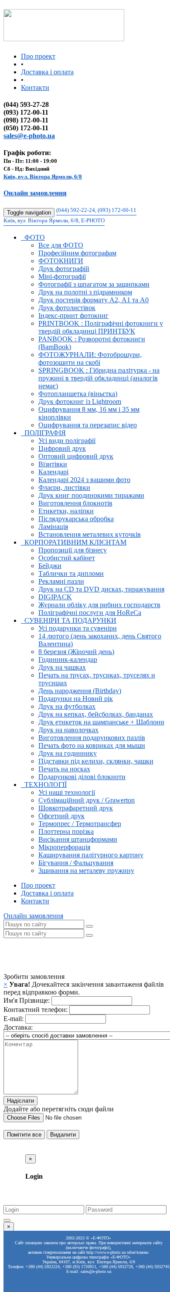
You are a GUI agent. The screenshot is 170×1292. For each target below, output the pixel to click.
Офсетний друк (61, 815)
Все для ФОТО (60, 245)
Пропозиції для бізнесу (72, 550)
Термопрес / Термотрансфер (79, 823)
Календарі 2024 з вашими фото (84, 479)
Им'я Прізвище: (26, 1000)
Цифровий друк (62, 448)
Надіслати (20, 1100)
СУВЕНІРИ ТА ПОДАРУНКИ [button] (68, 620)
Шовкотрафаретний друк (75, 808)
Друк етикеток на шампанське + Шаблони (101, 722)
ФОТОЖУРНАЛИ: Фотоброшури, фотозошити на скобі (90, 358)
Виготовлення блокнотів (75, 503)
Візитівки (52, 464)
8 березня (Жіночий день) (76, 651)
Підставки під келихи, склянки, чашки (95, 761)
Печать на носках (64, 769)
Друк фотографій (63, 268)
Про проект (38, 56)
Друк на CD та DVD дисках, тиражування (101, 589)
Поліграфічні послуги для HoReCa (89, 612)
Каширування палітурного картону (90, 855)
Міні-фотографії (62, 276)
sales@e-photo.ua (29, 135)
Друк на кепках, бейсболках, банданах (95, 714)
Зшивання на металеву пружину (86, 870)
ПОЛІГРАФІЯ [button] (43, 432)
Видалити (63, 1134)
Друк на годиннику (67, 753)
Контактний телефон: (35, 1009)
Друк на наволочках (68, 730)
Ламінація (53, 526)
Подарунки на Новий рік (75, 698)
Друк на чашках (62, 667)
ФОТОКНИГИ (60, 260)
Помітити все (24, 1134)
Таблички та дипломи (71, 573)
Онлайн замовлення (35, 193)
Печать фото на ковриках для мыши (91, 745)
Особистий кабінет (66, 558)
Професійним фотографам (77, 253)
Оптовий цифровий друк (75, 456)
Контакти (35, 87)
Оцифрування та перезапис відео (87, 425)
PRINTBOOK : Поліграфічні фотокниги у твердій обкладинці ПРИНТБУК (100, 327)
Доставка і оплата (47, 72)
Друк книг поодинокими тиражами (91, 495)
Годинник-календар (67, 659)
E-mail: (13, 1018)
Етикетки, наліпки (66, 511)
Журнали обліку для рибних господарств (99, 604)
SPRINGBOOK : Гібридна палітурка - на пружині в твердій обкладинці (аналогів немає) (99, 378)
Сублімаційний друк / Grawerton (86, 800)
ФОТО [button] (33, 237)
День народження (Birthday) (79, 690)
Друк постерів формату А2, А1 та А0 (93, 300)
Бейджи (49, 565)
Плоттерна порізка (66, 831)
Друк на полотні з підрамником (85, 292)
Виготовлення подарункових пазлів (91, 737)
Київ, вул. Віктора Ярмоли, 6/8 (42, 176)
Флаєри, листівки (64, 487)
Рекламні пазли (61, 581)
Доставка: (18, 1027)
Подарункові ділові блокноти (82, 776)
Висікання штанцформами (77, 839)
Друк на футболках (66, 706)
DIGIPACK (55, 597)
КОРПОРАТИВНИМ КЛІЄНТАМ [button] (73, 542)
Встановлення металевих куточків (89, 534)
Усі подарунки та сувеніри (77, 628)
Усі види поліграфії (66, 440)
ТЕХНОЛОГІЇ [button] (44, 784)
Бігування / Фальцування (75, 862)
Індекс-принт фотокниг (73, 315)
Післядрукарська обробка (76, 518)
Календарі (53, 472)
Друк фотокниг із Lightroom (79, 401)
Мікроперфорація (64, 847)
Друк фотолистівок (66, 307)
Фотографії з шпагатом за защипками (94, 284)
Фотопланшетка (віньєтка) (77, 393)
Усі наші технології (66, 792)
